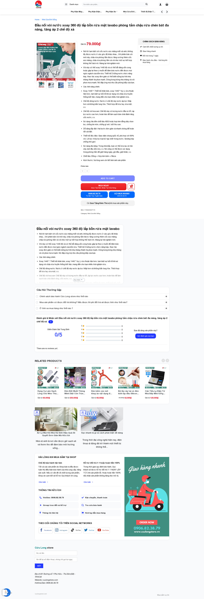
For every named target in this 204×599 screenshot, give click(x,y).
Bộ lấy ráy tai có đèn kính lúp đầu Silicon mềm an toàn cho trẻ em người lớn (128, 392)
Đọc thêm (77, 280)
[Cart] (166, 4)
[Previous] (162, 12)
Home (37, 20)
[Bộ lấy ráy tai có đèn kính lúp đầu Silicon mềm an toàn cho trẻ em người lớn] (129, 377)
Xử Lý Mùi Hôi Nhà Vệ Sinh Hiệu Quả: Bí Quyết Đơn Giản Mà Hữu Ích (56, 434)
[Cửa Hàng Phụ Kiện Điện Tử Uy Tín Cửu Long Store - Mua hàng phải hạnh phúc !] (42, 4)
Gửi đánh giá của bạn (145, 336)
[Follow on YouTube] (103, 530)
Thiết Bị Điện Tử (148, 12)
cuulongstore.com (50, 580)
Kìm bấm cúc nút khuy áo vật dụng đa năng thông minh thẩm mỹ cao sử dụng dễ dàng (101, 392)
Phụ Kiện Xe (111, 12)
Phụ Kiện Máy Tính (76, 12)
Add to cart (108, 178)
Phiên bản (84, 166)
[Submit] (147, 4)
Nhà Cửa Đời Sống (128, 12)
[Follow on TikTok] (76, 530)
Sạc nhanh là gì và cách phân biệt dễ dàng (102, 432)
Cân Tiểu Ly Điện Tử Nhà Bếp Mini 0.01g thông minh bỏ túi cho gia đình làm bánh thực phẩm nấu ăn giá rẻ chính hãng (155, 392)
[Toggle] (37, 296)
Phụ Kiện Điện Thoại (94, 12)
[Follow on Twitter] (89, 530)
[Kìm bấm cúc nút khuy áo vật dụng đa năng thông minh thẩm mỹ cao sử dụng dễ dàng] (102, 377)
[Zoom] (38, 80)
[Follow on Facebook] (46, 530)
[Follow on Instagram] (61, 530)
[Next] (166, 12)
